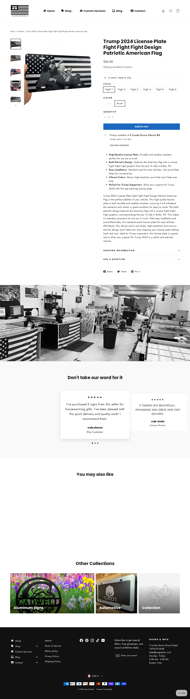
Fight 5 (160, 89)
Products (20, 31)
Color (107, 98)
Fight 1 (109, 89)
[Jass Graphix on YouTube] (103, 640)
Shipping (107, 67)
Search (48, 640)
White (108, 103)
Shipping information (119, 250)
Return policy (51, 651)
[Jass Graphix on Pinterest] (86, 640)
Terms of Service (53, 645)
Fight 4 (147, 89)
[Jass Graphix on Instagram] (92, 640)
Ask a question (114, 259)
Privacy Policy (52, 656)
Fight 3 (134, 89)
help (151, 652)
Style (107, 84)
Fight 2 (121, 89)
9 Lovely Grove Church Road (163, 645)
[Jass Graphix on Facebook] (81, 640)
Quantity (110, 112)
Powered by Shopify (104, 689)
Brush (120, 103)
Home (12, 31)
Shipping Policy (53, 661)
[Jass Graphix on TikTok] (97, 640)
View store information (119, 145)
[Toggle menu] (37, 646)
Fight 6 (173, 89)
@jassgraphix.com (162, 652)
